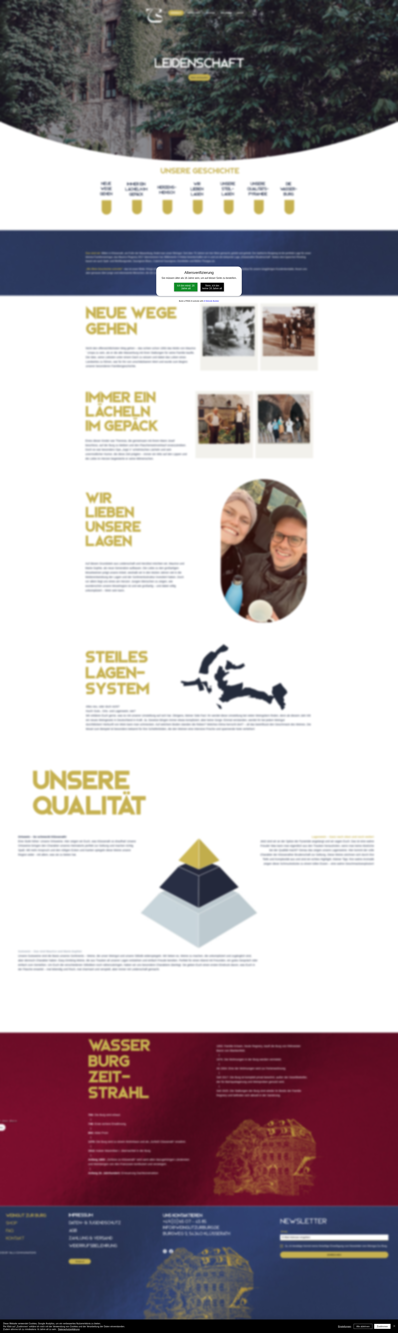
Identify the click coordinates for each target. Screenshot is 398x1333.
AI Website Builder (211, 301)
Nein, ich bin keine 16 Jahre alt (212, 287)
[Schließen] (394, 1326)
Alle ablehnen (363, 1326)
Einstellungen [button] (344, 1326)
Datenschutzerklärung (69, 1329)
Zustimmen (382, 1326)
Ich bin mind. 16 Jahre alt (185, 287)
